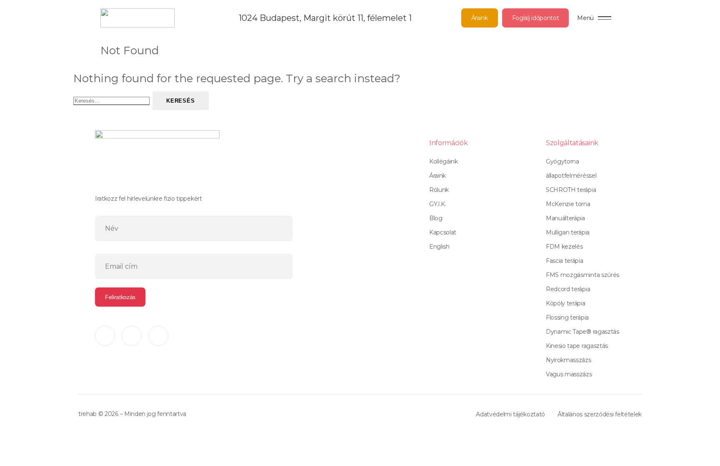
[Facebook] (105, 336)
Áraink (479, 18)
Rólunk (439, 190)
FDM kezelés (564, 246)
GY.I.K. (437, 204)
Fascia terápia (564, 260)
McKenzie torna (568, 204)
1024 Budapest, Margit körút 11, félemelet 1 (325, 18)
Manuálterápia (565, 218)
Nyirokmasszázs (568, 360)
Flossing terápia (567, 317)
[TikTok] (158, 336)
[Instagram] (132, 336)
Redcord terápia (568, 289)
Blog (435, 218)
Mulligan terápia (568, 232)
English (439, 246)
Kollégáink (443, 161)
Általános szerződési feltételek (600, 414)
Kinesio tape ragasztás (577, 346)
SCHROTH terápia (571, 190)
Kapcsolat (442, 232)
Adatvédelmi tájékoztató (510, 414)
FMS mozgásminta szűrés (582, 275)
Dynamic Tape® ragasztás (582, 331)
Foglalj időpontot (535, 18)
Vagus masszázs (569, 374)
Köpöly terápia (565, 303)
